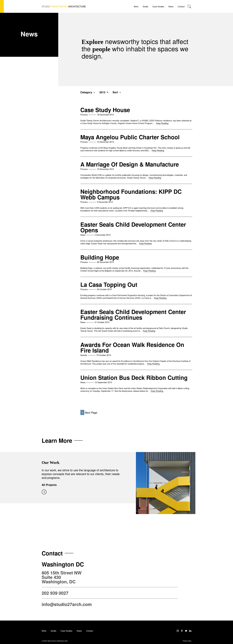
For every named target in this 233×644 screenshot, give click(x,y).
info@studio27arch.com (67, 604)
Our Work (50, 462)
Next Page (91, 412)
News (171, 6)
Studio (145, 6)
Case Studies (158, 6)
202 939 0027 (55, 593)
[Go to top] (228, 630)
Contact (181, 6)
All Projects (49, 485)
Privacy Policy (187, 641)
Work (136, 6)
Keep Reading (162, 123)
